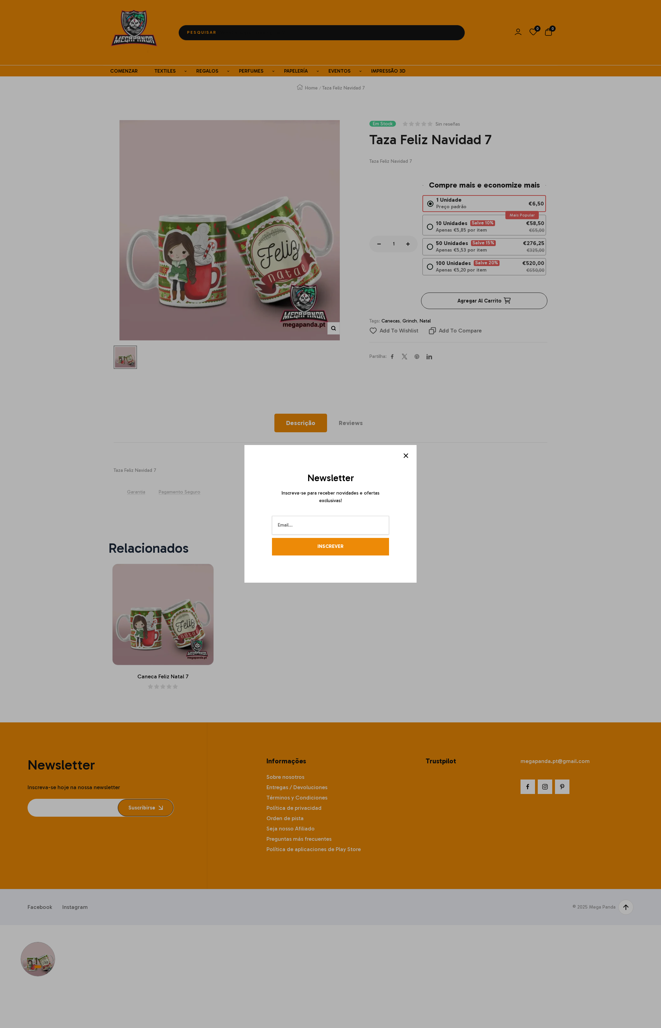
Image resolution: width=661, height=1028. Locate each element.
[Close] (405, 455)
